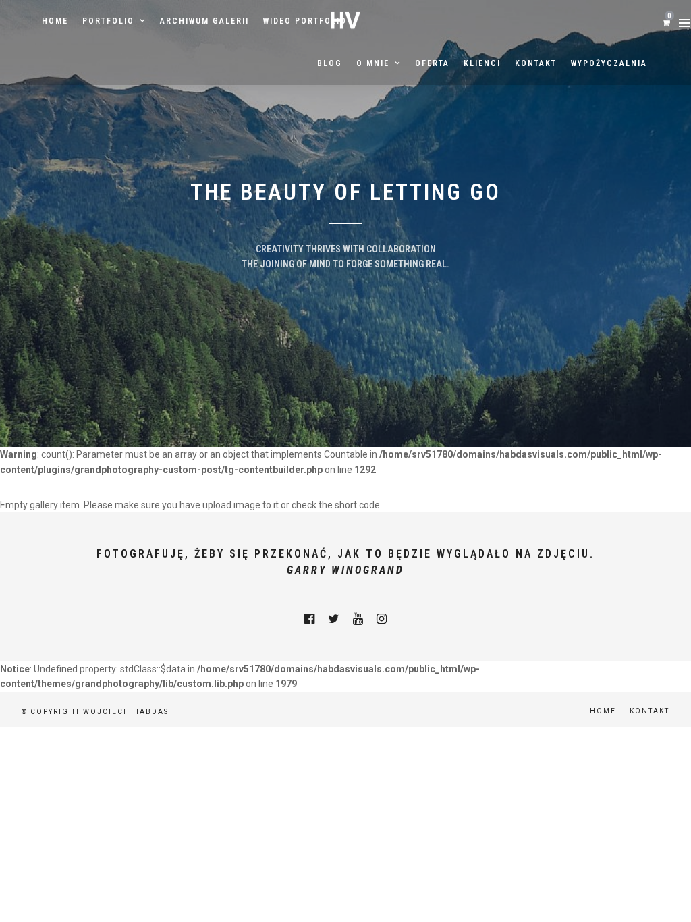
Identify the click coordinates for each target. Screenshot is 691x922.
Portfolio (108, 21)
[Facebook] (309, 619)
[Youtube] (358, 619)
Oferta (432, 63)
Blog (329, 63)
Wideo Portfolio (305, 21)
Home (55, 21)
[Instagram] (382, 619)
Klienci (482, 63)
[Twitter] (333, 619)
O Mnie (372, 63)
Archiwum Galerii (204, 21)
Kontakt (536, 63)
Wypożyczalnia (609, 63)
